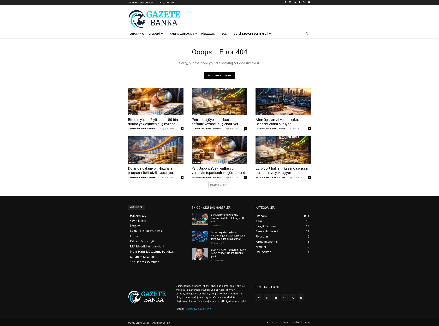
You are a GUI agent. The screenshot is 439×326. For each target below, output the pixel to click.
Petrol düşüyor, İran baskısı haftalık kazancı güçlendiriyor (215, 122)
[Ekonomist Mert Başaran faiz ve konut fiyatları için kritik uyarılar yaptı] (200, 254)
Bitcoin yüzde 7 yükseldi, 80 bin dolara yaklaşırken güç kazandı (153, 122)
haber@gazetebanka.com (199, 308)
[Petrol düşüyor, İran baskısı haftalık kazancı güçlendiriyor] (219, 101)
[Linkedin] (295, 2)
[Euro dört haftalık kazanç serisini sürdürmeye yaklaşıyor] (283, 150)
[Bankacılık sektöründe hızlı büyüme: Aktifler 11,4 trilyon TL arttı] (200, 219)
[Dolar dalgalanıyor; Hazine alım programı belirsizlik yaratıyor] (155, 150)
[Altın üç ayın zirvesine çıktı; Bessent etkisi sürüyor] (283, 101)
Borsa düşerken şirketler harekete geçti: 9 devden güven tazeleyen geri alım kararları (228, 235)
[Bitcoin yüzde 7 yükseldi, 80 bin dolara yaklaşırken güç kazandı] (155, 101)
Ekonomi (133, 114)
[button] (307, 34)
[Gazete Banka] (155, 19)
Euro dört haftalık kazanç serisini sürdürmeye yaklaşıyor (282, 170)
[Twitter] (304, 2)
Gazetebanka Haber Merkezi (142, 128)
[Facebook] (285, 2)
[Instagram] (290, 2)
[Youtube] (309, 2)
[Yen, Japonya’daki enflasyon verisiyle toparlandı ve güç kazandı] (219, 150)
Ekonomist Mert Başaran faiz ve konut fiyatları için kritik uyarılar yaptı (228, 253)
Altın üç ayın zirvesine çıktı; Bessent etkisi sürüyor (277, 122)
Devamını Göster (218, 184)
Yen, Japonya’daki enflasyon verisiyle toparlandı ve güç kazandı (219, 170)
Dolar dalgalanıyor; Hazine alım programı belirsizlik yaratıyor (152, 170)
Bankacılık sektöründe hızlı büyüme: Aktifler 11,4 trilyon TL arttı (228, 218)
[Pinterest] (300, 2)
